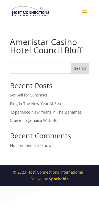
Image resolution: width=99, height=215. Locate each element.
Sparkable (59, 178)
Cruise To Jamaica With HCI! (34, 120)
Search (80, 68)
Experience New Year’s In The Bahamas (46, 112)
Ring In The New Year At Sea (35, 103)
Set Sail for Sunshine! (28, 95)
